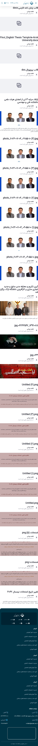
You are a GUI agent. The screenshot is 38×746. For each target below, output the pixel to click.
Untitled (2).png (30, 444)
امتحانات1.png (31, 562)
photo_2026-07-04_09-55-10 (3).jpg (20, 168)
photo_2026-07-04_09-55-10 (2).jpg (20, 198)
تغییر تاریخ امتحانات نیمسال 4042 (22, 592)
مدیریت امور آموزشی (31, 632)
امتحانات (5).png (30, 533)
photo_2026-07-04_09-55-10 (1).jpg (21, 227)
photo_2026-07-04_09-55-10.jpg (22, 257)
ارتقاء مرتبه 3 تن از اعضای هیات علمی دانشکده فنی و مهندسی (21, 101)
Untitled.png (31, 503)
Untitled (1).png (30, 473)
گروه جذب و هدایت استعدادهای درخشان (27, 645)
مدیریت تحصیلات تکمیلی (30, 637)
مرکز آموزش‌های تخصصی (30, 641)
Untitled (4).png (30, 385)
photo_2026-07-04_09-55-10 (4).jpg (20, 139)
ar (6, 10)
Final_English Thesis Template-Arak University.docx (19, 39)
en (6, 8)
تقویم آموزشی (33, 649)
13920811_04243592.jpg (26, 325)
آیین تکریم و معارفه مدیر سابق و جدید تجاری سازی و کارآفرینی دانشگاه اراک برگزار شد (19, 289)
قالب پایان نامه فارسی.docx (25, 8)
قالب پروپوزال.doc (30, 70)
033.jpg (34, 355)
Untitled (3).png (30, 414)
